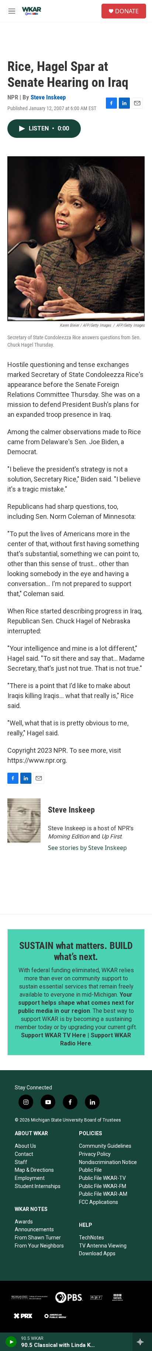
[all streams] (142, 1342)
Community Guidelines (105, 1146)
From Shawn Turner (38, 1238)
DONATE (127, 11)
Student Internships (38, 1186)
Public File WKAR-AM (103, 1194)
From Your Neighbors (39, 1246)
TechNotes (91, 1238)
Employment (30, 1178)
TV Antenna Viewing (103, 1246)
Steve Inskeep (48, 97)
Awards (24, 1222)
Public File (90, 1170)
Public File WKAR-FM (102, 1186)
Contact (24, 1154)
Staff (21, 1162)
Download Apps (97, 1253)
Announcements (34, 1229)
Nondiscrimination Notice (108, 1162)
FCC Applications (98, 1202)
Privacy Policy (95, 1154)
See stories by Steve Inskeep (87, 848)
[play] (11, 1341)
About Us (25, 1146)
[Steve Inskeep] (24, 821)
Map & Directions (34, 1170)
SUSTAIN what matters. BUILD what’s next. (76, 951)
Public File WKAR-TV (102, 1178)
